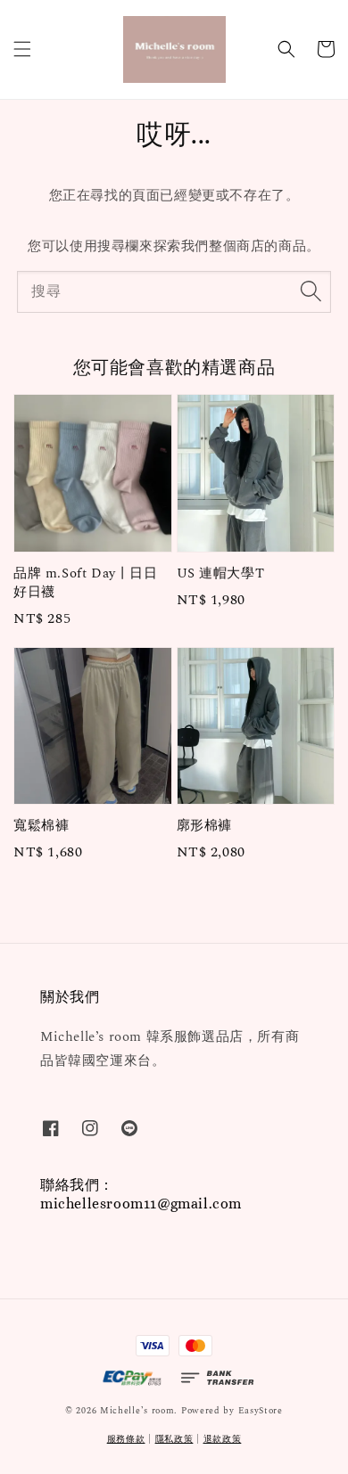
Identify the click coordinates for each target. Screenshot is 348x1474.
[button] (22, 49)
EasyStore (260, 1411)
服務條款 (126, 1439)
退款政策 (222, 1439)
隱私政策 (174, 1439)
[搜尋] (310, 291)
